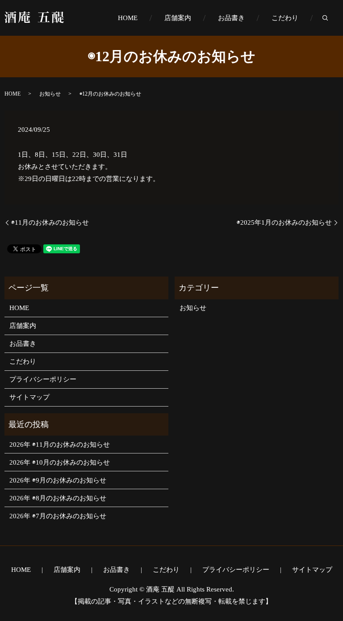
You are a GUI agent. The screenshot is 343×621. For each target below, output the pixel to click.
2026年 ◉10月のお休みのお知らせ (59, 462)
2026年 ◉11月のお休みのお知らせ (59, 444)
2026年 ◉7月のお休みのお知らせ (57, 516)
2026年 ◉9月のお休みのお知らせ (57, 480)
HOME (128, 17)
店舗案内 (177, 17)
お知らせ (50, 94)
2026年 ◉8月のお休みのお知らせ (57, 498)
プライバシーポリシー (42, 379)
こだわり (285, 17)
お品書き (231, 17)
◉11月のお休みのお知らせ (50, 222)
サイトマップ (29, 397)
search (332, 18)
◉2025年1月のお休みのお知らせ (284, 222)
